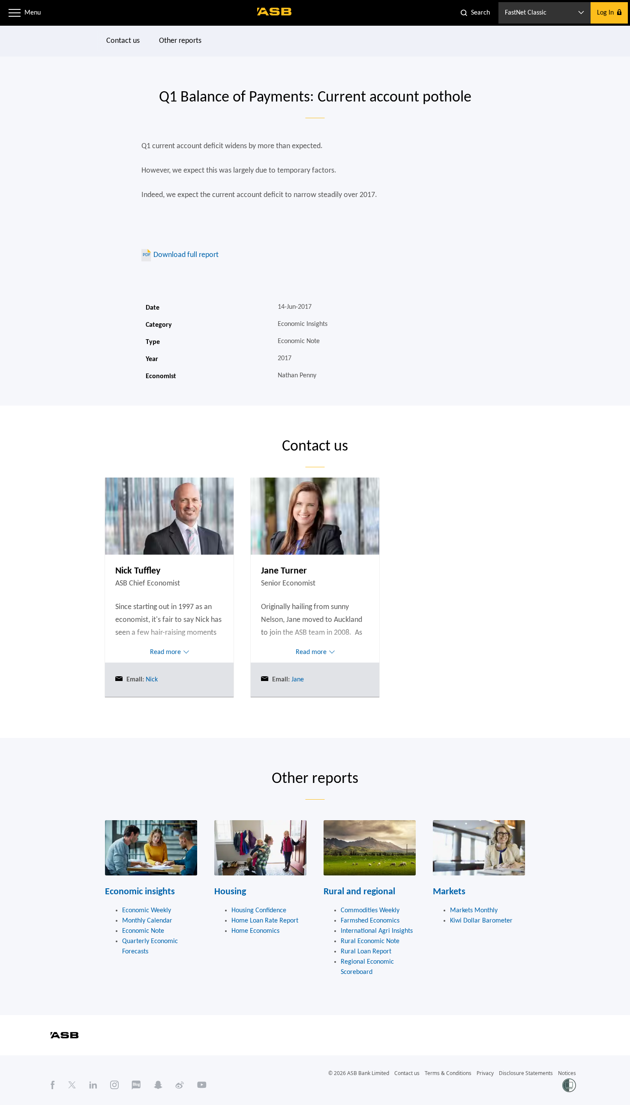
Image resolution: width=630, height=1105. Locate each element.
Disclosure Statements (526, 1073)
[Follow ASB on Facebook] (53, 1085)
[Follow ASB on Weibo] (179, 1085)
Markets (449, 892)
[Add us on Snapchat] (158, 1085)
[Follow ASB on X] (72, 1085)
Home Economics (255, 931)
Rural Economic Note (370, 941)
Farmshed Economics (370, 920)
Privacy (485, 1073)
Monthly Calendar (147, 920)
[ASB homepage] (274, 11)
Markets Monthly (474, 910)
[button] (15, 13)
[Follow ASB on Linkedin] (93, 1085)
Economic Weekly (146, 910)
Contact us (123, 41)
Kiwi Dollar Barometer (481, 920)
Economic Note (143, 931)
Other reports (180, 41)
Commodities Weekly (370, 910)
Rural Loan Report (366, 951)
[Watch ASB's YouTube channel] (202, 1085)
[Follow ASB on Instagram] (114, 1085)
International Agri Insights (377, 931)
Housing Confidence (258, 910)
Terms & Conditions (448, 1073)
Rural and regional (359, 892)
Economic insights (140, 892)
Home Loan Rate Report (264, 920)
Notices (567, 1073)
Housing (230, 892)
